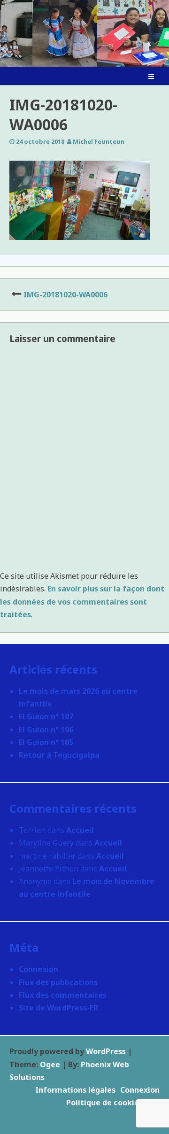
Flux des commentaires (63, 995)
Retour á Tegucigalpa (59, 755)
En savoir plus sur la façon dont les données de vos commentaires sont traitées (82, 601)
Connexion (38, 969)
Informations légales (75, 1090)
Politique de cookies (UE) (113, 1102)
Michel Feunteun (98, 141)
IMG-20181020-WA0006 (65, 294)
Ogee (50, 1064)
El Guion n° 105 (46, 742)
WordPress (106, 1051)
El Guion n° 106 (46, 729)
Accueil (80, 830)
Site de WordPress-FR (58, 1007)
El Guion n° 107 (46, 716)
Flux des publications (58, 982)
